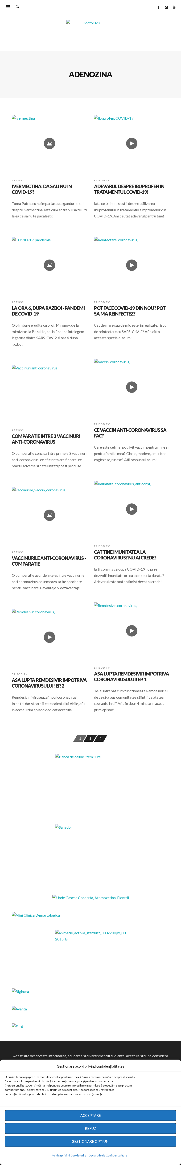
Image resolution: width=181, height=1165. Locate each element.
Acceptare (90, 1115)
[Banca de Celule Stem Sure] (90, 783)
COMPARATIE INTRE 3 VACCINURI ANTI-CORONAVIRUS (46, 439)
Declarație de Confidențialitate (108, 1155)
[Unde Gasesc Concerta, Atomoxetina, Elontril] (90, 897)
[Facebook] (158, 7)
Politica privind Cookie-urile (69, 1155)
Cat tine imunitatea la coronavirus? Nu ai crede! (125, 554)
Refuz (90, 1128)
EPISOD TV (102, 180)
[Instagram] (166, 7)
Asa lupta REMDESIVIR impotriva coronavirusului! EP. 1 (131, 676)
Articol (18, 180)
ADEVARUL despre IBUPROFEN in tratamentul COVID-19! (129, 189)
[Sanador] (90, 853)
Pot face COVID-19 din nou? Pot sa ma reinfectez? (129, 310)
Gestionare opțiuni (91, 1141)
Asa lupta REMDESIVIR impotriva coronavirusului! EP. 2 (49, 683)
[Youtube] (173, 7)
